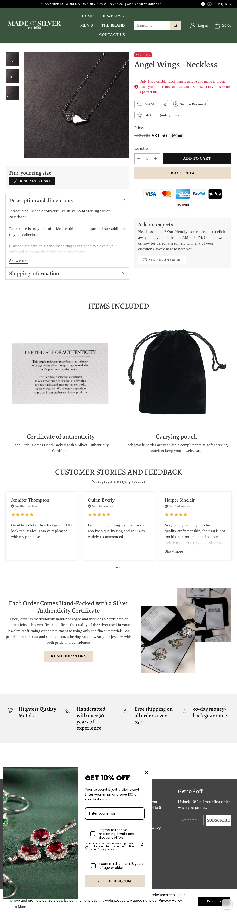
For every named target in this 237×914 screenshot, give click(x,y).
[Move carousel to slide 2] (120, 567)
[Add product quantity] (155, 159)
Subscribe (218, 820)
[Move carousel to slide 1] (117, 567)
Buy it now (183, 173)
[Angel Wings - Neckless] (76, 105)
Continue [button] (214, 901)
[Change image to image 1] (12, 59)
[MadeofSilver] (34, 25)
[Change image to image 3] (12, 93)
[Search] (175, 25)
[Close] (146, 772)
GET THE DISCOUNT (115, 881)
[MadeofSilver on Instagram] (209, 5)
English (223, 4)
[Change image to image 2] (12, 76)
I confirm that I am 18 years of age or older (121, 866)
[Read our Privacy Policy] (142, 844)
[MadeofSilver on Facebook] (203, 5)
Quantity (141, 148)
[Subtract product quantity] (139, 159)
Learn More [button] (16, 907)
